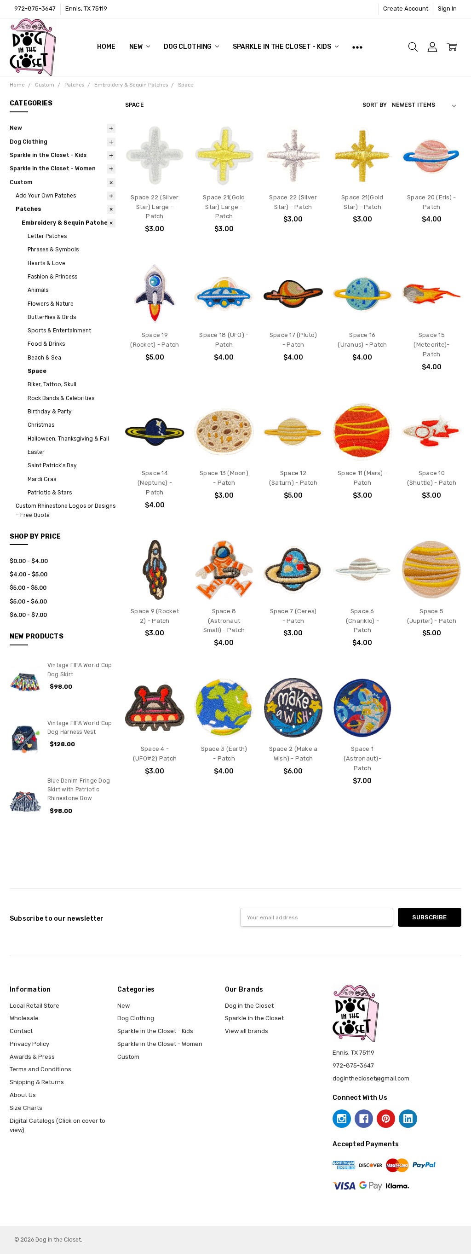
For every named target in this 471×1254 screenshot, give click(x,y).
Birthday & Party (50, 411)
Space (37, 371)
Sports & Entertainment (59, 330)
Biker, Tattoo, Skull (52, 384)
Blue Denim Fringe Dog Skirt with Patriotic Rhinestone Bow (78, 790)
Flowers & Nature (51, 304)
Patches (28, 209)
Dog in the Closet (249, 1005)
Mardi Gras (42, 479)
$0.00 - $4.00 (29, 561)
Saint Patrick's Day (52, 465)
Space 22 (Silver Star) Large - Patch (154, 207)
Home (106, 47)
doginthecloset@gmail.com (371, 1078)
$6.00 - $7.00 (28, 615)
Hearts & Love (46, 263)
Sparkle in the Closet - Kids (283, 47)
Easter (36, 452)
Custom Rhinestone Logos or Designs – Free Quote (65, 510)
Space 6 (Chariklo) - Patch (362, 621)
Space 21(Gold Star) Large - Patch (224, 207)
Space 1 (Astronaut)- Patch (362, 758)
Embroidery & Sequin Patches (66, 223)
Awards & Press (32, 1056)
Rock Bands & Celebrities (61, 398)
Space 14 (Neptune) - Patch (155, 483)
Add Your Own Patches (46, 195)
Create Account (405, 8)
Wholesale (24, 1018)
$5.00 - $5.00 (28, 588)
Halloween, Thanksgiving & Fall (68, 438)
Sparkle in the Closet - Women (53, 168)
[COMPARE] (169, 156)
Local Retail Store (34, 1005)
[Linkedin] (408, 1118)
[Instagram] (342, 1118)
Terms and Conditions (40, 1069)
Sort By (374, 105)
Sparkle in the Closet (254, 1018)
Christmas (41, 425)
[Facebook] (364, 1118)
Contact (21, 1031)
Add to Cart (155, 165)
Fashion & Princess (52, 276)
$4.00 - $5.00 (28, 574)
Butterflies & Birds (52, 317)
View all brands (246, 1031)
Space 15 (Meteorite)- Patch (431, 344)
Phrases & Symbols (53, 249)
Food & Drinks (46, 344)
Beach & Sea (44, 357)
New (136, 47)
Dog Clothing (188, 47)
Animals (38, 290)
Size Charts (26, 1107)
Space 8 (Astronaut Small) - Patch (224, 621)
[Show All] (357, 47)
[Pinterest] (386, 1118)
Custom (21, 182)
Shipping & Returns (37, 1082)
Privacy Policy (29, 1043)
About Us (23, 1094)
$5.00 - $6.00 (28, 601)
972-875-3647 (35, 8)
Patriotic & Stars (50, 492)
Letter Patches (47, 236)
